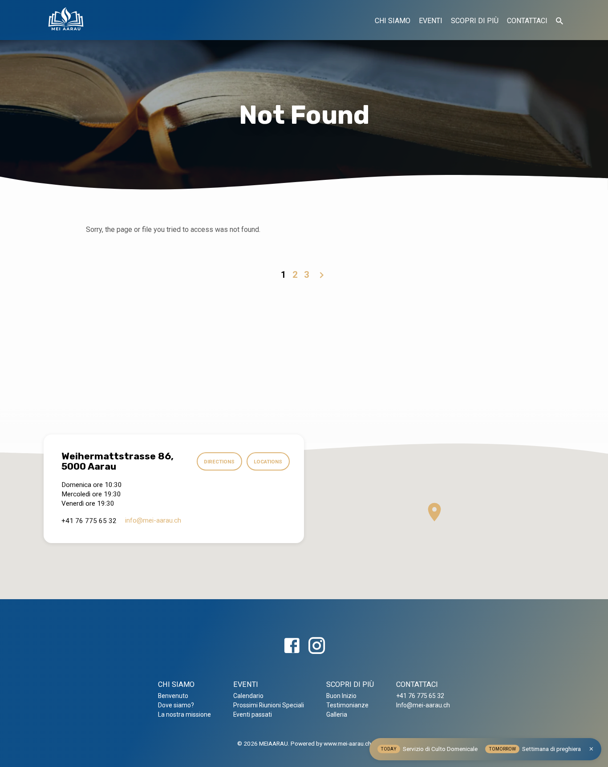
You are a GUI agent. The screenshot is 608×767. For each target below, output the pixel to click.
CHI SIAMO (392, 20)
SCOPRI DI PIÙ (475, 20)
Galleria (336, 714)
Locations (268, 462)
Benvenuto (173, 695)
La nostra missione (184, 714)
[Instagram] (317, 646)
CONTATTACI (527, 20)
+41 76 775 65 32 (420, 695)
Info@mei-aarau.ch (423, 705)
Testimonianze (347, 705)
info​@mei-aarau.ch (153, 520)
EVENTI (430, 20)
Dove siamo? (176, 705)
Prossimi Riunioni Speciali (268, 705)
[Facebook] (292, 646)
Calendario (248, 695)
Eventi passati (252, 714)
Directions (219, 462)
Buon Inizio (341, 695)
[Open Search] (559, 21)
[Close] (591, 749)
